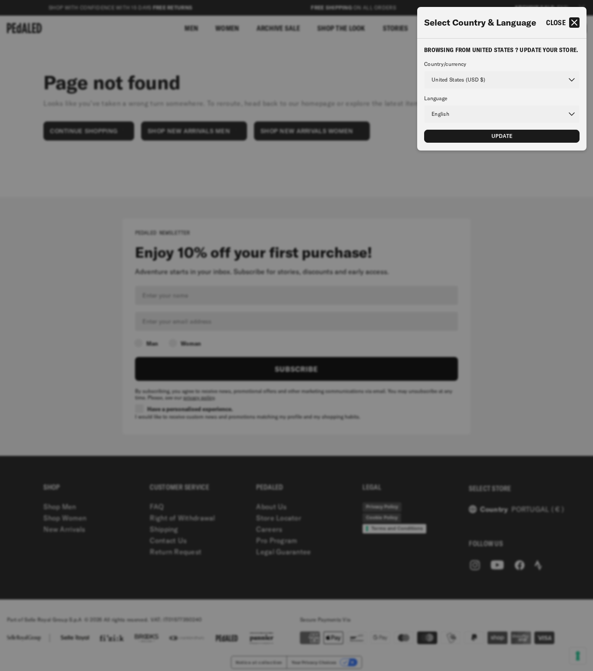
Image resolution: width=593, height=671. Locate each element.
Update (502, 136)
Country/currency (445, 64)
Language (435, 98)
